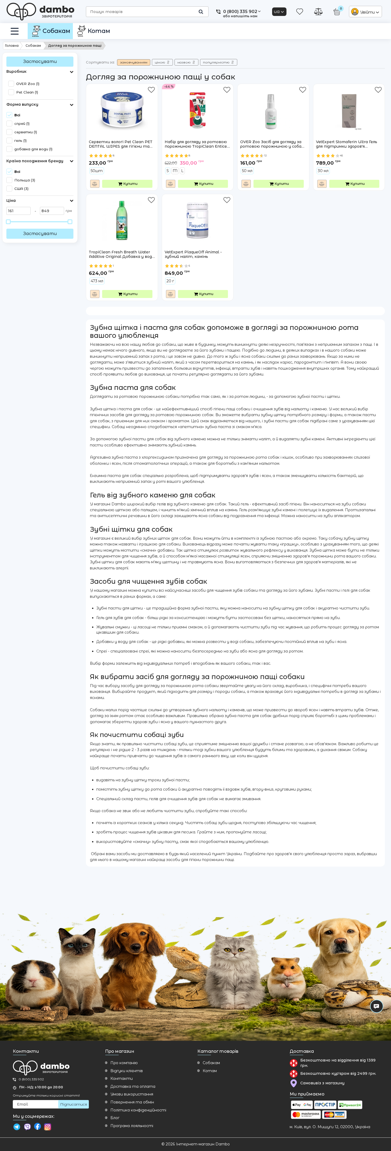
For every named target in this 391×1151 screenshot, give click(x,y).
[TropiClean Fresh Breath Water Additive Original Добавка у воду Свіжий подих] (122, 217)
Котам (210, 1070)
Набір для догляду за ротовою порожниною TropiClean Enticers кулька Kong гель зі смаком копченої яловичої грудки (198, 144)
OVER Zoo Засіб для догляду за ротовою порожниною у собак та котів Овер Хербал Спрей (272, 144)
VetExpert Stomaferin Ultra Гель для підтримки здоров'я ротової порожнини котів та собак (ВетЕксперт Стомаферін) (347, 144)
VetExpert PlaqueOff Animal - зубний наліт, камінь (193, 257)
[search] (200, 11)
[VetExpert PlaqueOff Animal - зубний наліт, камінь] (197, 217)
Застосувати (40, 61)
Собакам (211, 1062)
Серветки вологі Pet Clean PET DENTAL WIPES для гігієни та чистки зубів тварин (120, 144)
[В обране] (151, 90)
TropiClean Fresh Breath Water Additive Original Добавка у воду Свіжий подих (121, 254)
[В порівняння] (94, 184)
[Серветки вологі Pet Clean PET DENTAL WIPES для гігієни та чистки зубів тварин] (121, 106)
